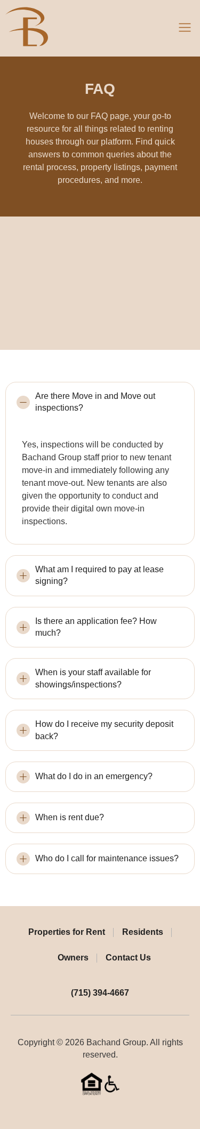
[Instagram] (108, 1111)
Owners (73, 957)
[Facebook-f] (91, 1111)
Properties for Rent (66, 931)
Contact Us (128, 957)
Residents (142, 931)
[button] (185, 28)
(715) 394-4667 (100, 992)
